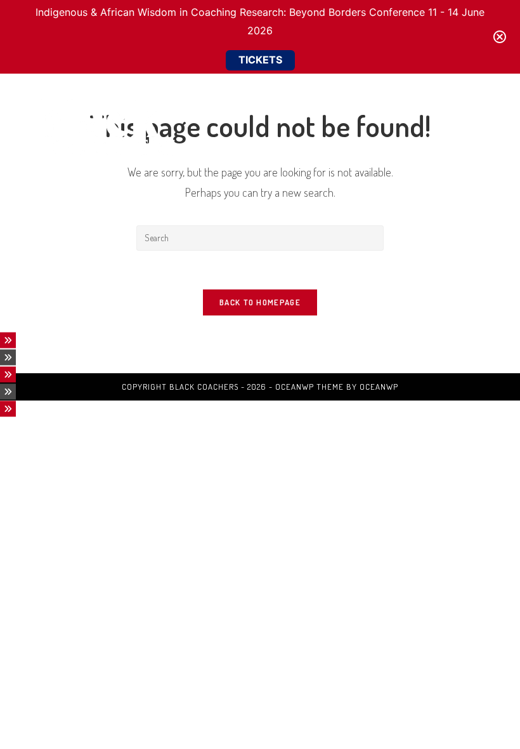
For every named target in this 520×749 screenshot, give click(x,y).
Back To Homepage (260, 302)
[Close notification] (499, 36)
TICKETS (260, 59)
